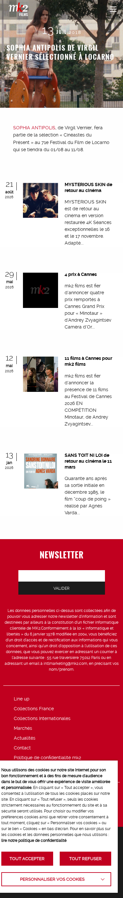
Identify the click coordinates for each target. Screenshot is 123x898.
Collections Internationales (42, 718)
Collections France (34, 708)
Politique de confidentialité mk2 (47, 757)
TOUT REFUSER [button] (85, 858)
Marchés (23, 728)
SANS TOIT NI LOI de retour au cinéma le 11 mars (88, 461)
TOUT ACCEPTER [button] (27, 858)
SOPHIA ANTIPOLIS (34, 127)
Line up (22, 698)
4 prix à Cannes (81, 274)
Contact (22, 747)
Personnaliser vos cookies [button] (52, 879)
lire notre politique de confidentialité (34, 840)
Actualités (24, 738)
